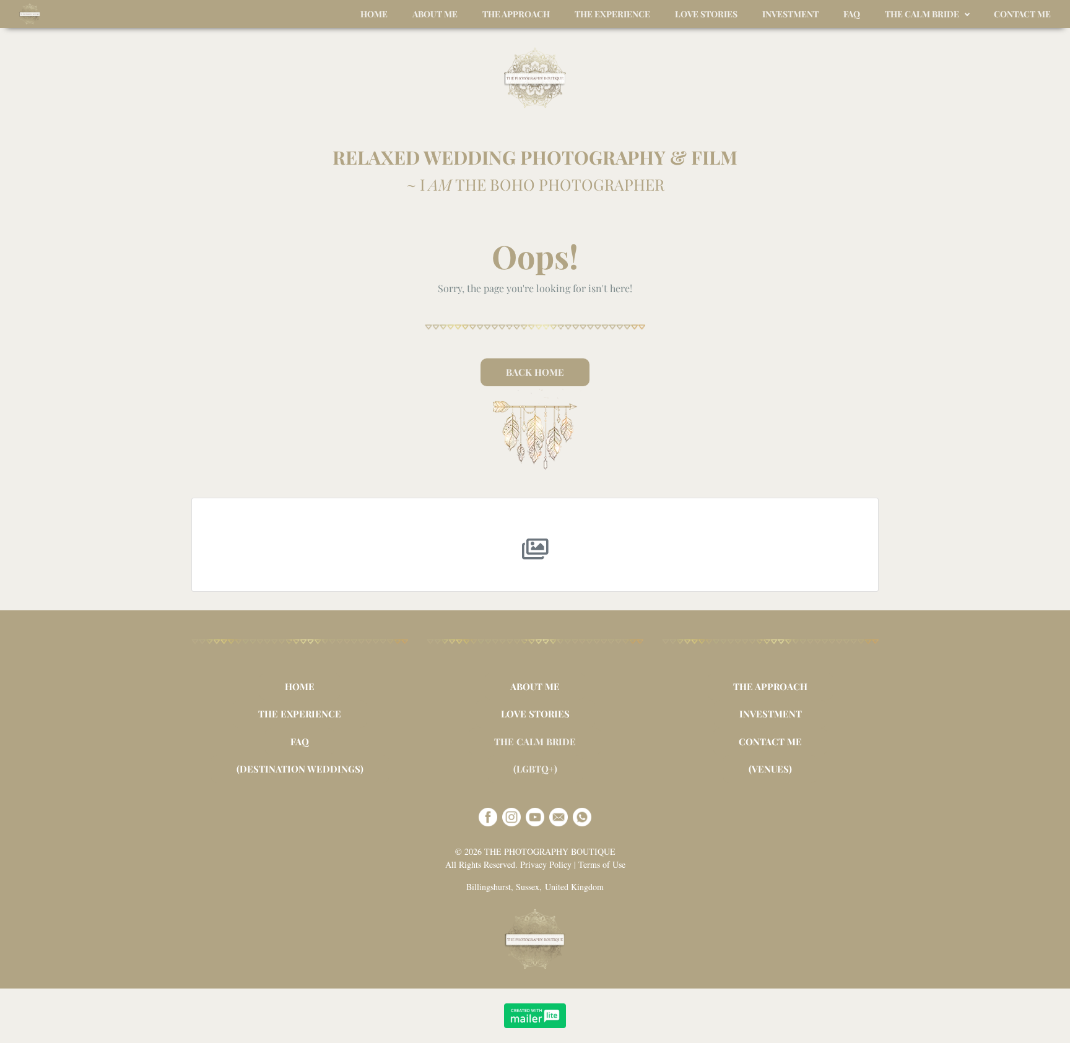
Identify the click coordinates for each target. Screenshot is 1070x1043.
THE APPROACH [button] (516, 14)
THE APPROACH (770, 686)
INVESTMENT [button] (790, 14)
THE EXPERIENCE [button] (612, 14)
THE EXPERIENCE (299, 714)
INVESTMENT (770, 714)
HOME (300, 686)
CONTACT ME (770, 741)
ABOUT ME (535, 686)
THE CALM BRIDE (535, 741)
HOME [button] (374, 14)
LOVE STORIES (535, 714)
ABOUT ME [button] (435, 14)
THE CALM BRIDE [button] (922, 14)
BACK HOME (535, 372)
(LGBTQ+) (535, 769)
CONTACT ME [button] (1022, 14)
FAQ (299, 741)
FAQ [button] (851, 14)
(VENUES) (770, 769)
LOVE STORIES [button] (706, 14)
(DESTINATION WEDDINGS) (300, 769)
